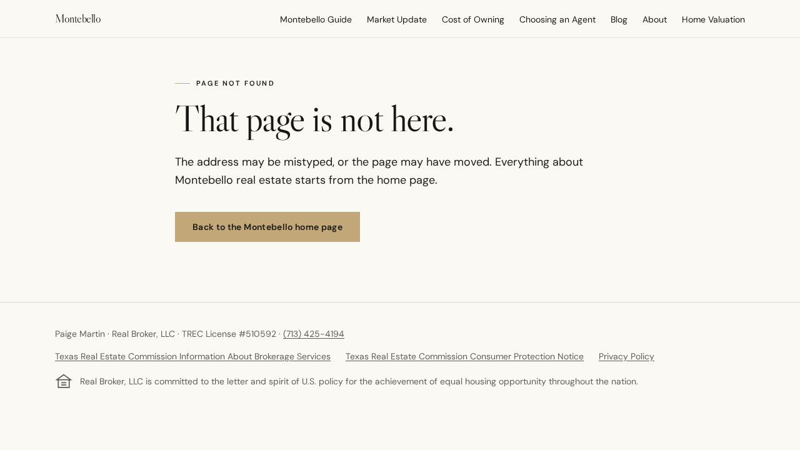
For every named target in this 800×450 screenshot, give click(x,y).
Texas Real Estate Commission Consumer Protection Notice (465, 356)
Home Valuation (713, 19)
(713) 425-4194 (313, 333)
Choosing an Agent (557, 19)
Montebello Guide (316, 19)
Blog (619, 19)
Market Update (397, 19)
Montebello (78, 19)
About (654, 19)
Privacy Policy (626, 356)
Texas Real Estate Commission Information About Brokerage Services (193, 356)
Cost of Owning (473, 19)
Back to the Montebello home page (267, 226)
